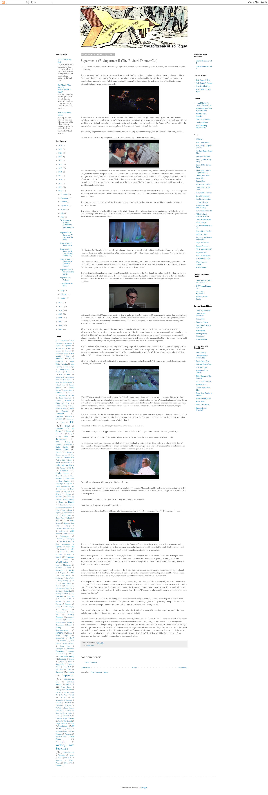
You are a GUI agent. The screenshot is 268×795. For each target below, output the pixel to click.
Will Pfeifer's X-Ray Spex (203, 90)
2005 (60, 329)
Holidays (59, 496)
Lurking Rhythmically (204, 210)
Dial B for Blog (202, 367)
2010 (60, 310)
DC (72, 422)
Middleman (67, 565)
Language (68, 526)
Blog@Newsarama (203, 156)
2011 (60, 306)
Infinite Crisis (67, 513)
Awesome (68, 351)
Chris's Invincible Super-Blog (202, 176)
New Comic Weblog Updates (203, 326)
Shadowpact (59, 649)
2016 (60, 179)
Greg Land (69, 484)
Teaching (58, 690)
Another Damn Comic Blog (204, 151)
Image (70, 510)
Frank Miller (68, 463)
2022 (60, 160)
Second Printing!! (202, 246)
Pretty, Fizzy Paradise (204, 231)
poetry (58, 607)
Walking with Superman (65, 746)
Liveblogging (70, 539)
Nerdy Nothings (63, 581)
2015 (60, 183)
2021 (60, 164)
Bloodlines (59, 372)
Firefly (70, 460)
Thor (57, 716)
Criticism (59, 418)
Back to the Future (62, 354)
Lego (72, 528)
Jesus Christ (66, 515)
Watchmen (61, 755)
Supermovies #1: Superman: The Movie (67, 271)
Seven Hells (200, 401)
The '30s (58, 692)
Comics (58, 400)
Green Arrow (70, 479)
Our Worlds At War (65, 599)
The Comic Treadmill (203, 184)
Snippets (71, 659)
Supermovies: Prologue (65, 278)
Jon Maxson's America (201, 114)
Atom (69, 348)
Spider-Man (60, 664)
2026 (60, 145)
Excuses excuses (61, 455)
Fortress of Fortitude (203, 381)
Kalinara (66, 523)
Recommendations (62, 630)
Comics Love (61, 405)
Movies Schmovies (203, 119)
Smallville (62, 659)
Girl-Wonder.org (202, 202)
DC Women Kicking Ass (203, 287)
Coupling (69, 416)
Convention (60, 413)
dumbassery (61, 438)
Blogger (144, 787)
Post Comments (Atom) (99, 672)
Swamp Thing (66, 687)
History (68, 494)
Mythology (59, 578)
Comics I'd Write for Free (65, 401)
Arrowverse (60, 348)
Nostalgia (67, 591)
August (64, 209)
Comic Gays (200, 181)
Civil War (71, 395)
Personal (58, 601)
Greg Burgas (59, 484)
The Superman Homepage (201, 334)
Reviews (59, 632)
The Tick (58, 708)
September (65, 205)
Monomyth (59, 570)
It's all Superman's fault (64, 60)
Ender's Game (62, 449)
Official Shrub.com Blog (203, 388)
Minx (69, 568)
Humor (71, 501)
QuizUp (69, 622)
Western (71, 755)
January (64, 298)
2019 (60, 168)
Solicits (61, 662)
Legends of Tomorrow (62, 528)
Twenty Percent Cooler (201, 297)
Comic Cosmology (65, 398)
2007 (60, 321)
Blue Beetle (70, 372)
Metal (57, 565)
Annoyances (68, 343)
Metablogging (62, 562)
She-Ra (71, 654)
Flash (58, 462)
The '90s (63, 697)
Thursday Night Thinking (65, 718)
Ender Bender (62, 447)
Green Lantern (64, 481)
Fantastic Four (69, 457)
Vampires (68, 734)
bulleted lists (60, 385)
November (65, 198)
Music (72, 572)
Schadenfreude (60, 638)
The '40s (66, 692)
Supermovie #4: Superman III (66, 244)
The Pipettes (68, 705)
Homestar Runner (69, 499)
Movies (71, 570)
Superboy (59, 672)
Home (134, 667)
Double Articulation (203, 199)
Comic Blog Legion (203, 310)
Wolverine (59, 760)
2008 (60, 317)
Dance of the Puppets (204, 192)
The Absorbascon (202, 142)
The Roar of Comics (203, 398)
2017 (60, 175)
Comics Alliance (202, 322)
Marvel (58, 557)
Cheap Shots (61, 395)
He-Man (67, 491)
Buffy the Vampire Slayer (64, 382)
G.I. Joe (71, 468)
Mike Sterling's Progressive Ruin (202, 215)
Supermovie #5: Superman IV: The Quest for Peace (66, 235)
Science (63, 640)
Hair (73, 486)
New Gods (66, 583)
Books (69, 374)
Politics (64, 609)
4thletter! (199, 139)
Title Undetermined (203, 255)
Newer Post (86, 667)
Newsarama (200, 330)
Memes (65, 560)
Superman (90, 645)
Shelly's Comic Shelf (203, 249)
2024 (60, 153)
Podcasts (68, 604)
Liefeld (72, 534)
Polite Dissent (201, 222)
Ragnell (69, 625)
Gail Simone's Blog (203, 80)
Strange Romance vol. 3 (204, 67)
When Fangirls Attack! (201, 262)
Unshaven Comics (61, 731)
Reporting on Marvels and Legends (204, 238)
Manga (69, 554)
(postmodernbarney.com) (204, 226)
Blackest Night (69, 367)
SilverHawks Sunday (66, 656)
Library (65, 534)
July (62, 213)
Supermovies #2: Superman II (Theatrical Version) (66, 262)
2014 (60, 187)
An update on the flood (66, 284)
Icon (64, 510)
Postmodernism (60, 612)
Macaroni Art (64, 552)
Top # (60, 721)
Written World (201, 267)
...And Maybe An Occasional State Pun (204, 104)
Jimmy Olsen (60, 518)
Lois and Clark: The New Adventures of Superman (65, 544)
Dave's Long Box (202, 361)
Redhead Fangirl (202, 234)
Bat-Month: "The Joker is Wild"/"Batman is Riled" (64, 88)
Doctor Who (62, 436)
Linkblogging (64, 536)
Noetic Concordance (203, 219)
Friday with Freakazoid (65, 465)
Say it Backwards (202, 242)
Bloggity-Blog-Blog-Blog (203, 160)
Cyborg (62, 422)
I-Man (57, 510)
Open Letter (70, 596)
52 (56, 340)
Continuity (65, 411)
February (64, 294)
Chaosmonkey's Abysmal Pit (202, 356)
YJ (71, 763)
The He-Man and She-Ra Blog (202, 206)
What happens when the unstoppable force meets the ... (67, 224)
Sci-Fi (72, 638)
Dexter (68, 431)
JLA (69, 517)
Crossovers (70, 419)
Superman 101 (201, 252)
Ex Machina (68, 452)
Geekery (64, 470)
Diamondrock (60, 434)
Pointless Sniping (68, 607)
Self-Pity (71, 643)
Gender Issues (62, 473)
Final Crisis (61, 460)
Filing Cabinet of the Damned (203, 377)
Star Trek (67, 667)
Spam (69, 662)
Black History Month (65, 362)
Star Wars (59, 669)
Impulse (58, 513)
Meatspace (70, 557)
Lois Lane (70, 546)
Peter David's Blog (203, 86)
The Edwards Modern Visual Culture (204, 109)
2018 (60, 171)
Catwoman (71, 393)
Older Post (182, 667)
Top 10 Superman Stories (64, 113)
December (65, 194)
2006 (60, 325)
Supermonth (69, 684)
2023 (60, 156)
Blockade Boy (201, 352)
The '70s (63, 695)
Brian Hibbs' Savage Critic (203, 165)
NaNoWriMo (70, 578)
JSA (64, 520)
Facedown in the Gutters (202, 371)
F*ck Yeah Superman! (200, 292)
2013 (60, 190)
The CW (59, 703)
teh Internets (67, 690)
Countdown (59, 416)
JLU (57, 520)
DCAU (67, 426)
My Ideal (65, 575)
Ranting (58, 627)
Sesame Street (65, 646)
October (64, 201)
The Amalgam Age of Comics (204, 146)
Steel (69, 669)
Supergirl (70, 672)
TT (73, 726)
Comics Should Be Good (203, 188)
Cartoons (59, 392)
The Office (59, 705)
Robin (70, 633)
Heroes (58, 494)
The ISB (68, 703)
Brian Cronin (67, 380)
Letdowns (62, 531)
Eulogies (58, 452)
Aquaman (68, 345)
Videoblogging (60, 742)
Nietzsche (59, 586)
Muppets (63, 573)
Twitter (69, 729)
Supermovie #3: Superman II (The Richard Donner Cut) (66, 252)
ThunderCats (67, 716)
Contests (71, 408)
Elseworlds (59, 444)
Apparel (58, 346)
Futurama (62, 468)
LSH (72, 549)
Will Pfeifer (68, 758)
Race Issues (60, 625)
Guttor (58, 486)
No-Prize (58, 591)
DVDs (57, 442)
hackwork (66, 486)
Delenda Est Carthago (204, 364)
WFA (59, 758)
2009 (60, 314)
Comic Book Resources (200, 314)
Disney (70, 434)
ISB (57, 515)
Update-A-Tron (201, 339)
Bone (60, 375)
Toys (72, 723)
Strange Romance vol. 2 (204, 61)
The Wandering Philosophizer (201, 126)
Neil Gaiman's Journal (204, 83)
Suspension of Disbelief (201, 409)
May (63, 290)
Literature (59, 539)
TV (60, 728)
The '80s (71, 695)
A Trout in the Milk (203, 258)
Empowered (68, 444)
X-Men (66, 763)
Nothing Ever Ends (62, 594)
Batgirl (68, 356)
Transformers (63, 726)
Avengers (58, 351)
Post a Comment (91, 662)
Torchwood (68, 721)
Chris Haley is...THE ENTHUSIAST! (204, 281)
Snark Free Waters (203, 404)
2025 (60, 149)
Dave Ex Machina (202, 196)
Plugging (58, 604)
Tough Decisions (61, 723)
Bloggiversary (64, 369)
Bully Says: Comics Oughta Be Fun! (203, 171)
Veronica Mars (61, 736)
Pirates (69, 601)
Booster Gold (60, 377)
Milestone (59, 568)
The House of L (202, 384)
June (63, 216)
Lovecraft (63, 549)
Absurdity (64, 341)
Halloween (62, 489)
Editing (67, 442)
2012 (60, 302)
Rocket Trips (62, 635)
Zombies (58, 765)
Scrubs (65, 643)
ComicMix (200, 318)
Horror (61, 502)
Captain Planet (68, 390)
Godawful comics (61, 476)
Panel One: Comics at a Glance (204, 394)
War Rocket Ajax (68, 753)
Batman (59, 358)
